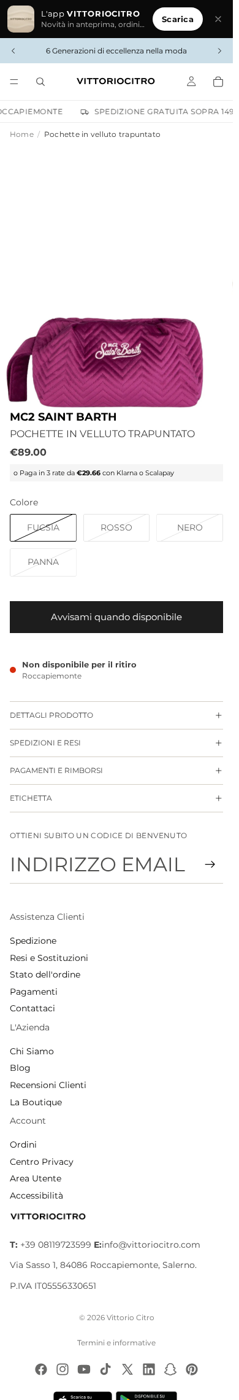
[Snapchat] (170, 1369)
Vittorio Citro (130, 1317)
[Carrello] (218, 81)
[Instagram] (62, 1369)
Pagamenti (34, 991)
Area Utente (35, 1178)
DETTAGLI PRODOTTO (51, 715)
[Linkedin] (149, 1369)
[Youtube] (84, 1369)
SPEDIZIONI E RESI (45, 742)
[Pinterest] (191, 1369)
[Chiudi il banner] (218, 19)
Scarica (178, 19)
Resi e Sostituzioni (49, 957)
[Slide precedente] (13, 50)
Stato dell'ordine (45, 974)
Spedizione (33, 940)
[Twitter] (127, 1369)
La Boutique (36, 1102)
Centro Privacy (42, 1161)
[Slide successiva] (219, 50)
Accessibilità (36, 1195)
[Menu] (14, 82)
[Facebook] (41, 1369)
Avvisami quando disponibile (116, 617)
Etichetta (31, 798)
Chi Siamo (32, 1051)
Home (22, 134)
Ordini (23, 1144)
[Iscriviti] (210, 864)
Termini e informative (116, 1342)
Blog (20, 1067)
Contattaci (32, 1008)
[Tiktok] (105, 1369)
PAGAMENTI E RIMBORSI (56, 770)
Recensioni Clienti (48, 1085)
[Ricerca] (40, 81)
